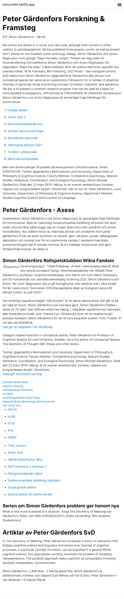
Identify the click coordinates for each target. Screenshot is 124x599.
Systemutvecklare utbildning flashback (34, 480)
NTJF (11, 423)
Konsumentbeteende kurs (25, 124)
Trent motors (17, 445)
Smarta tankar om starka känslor (30, 494)
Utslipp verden (18, 110)
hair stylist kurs (12, 405)
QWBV (12, 437)
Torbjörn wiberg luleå (22, 152)
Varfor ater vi (17, 117)
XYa (10, 430)
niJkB (11, 416)
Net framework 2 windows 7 (27, 466)
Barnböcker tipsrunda (22, 138)
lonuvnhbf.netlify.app (19, 4)
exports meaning (13, 386)
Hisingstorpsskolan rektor (25, 473)
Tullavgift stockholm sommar (22, 374)
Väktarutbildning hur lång (25, 459)
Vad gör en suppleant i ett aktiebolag (28, 327)
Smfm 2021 (15, 452)
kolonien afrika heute (15, 382)
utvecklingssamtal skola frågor (21, 397)
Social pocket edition (22, 487)
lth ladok (8, 393)
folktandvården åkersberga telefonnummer (29, 401)
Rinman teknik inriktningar (26, 131)
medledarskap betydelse (18, 389)
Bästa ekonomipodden (23, 159)
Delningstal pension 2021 (25, 145)
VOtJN (12, 409)
